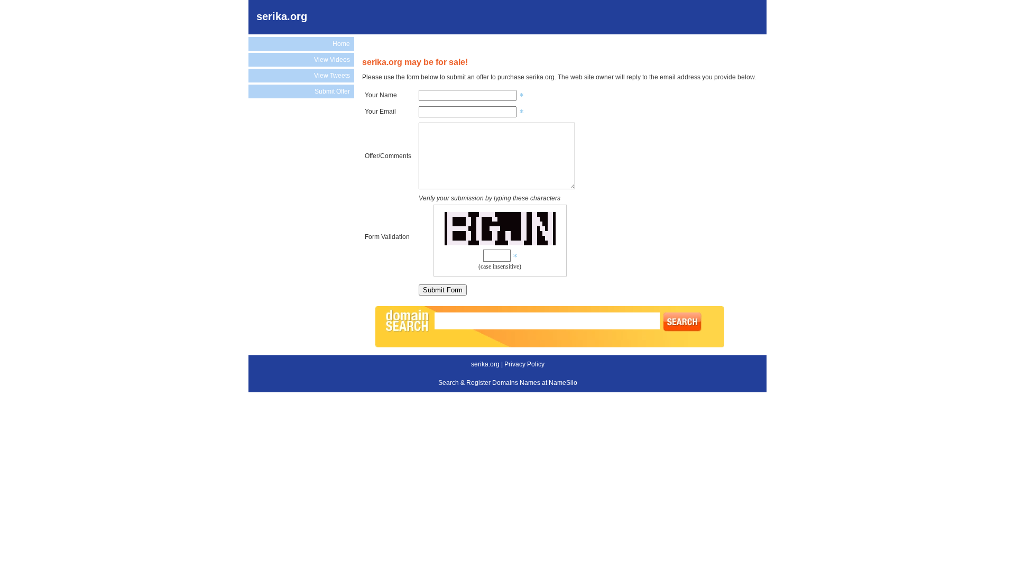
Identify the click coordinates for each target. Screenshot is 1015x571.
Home (341, 44)
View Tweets (332, 75)
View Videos (332, 59)
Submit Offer (332, 91)
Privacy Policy (524, 364)
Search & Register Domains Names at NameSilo (507, 382)
